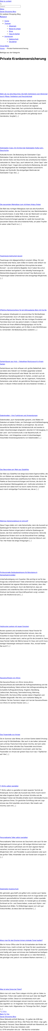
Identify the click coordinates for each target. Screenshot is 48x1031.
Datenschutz (13, 39)
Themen (7, 23)
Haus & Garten (14, 34)
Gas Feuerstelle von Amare (10, 735)
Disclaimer (13, 42)
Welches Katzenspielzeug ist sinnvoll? (14, 521)
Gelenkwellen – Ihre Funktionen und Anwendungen (19, 415)
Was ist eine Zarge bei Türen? (11, 989)
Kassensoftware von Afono (10, 678)
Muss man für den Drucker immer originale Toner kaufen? (21, 940)
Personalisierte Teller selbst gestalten (14, 837)
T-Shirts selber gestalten (9, 786)
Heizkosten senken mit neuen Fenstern (14, 626)
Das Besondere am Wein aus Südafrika (14, 470)
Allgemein (12, 26)
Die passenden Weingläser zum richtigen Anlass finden (20, 204)
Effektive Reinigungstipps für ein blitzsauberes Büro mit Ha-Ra (23, 310)
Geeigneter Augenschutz (9, 889)
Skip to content (5, 1)
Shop (11, 31)
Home (6, 21)
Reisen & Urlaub (15, 29)
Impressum (8, 36)
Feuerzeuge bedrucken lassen (11, 256)
